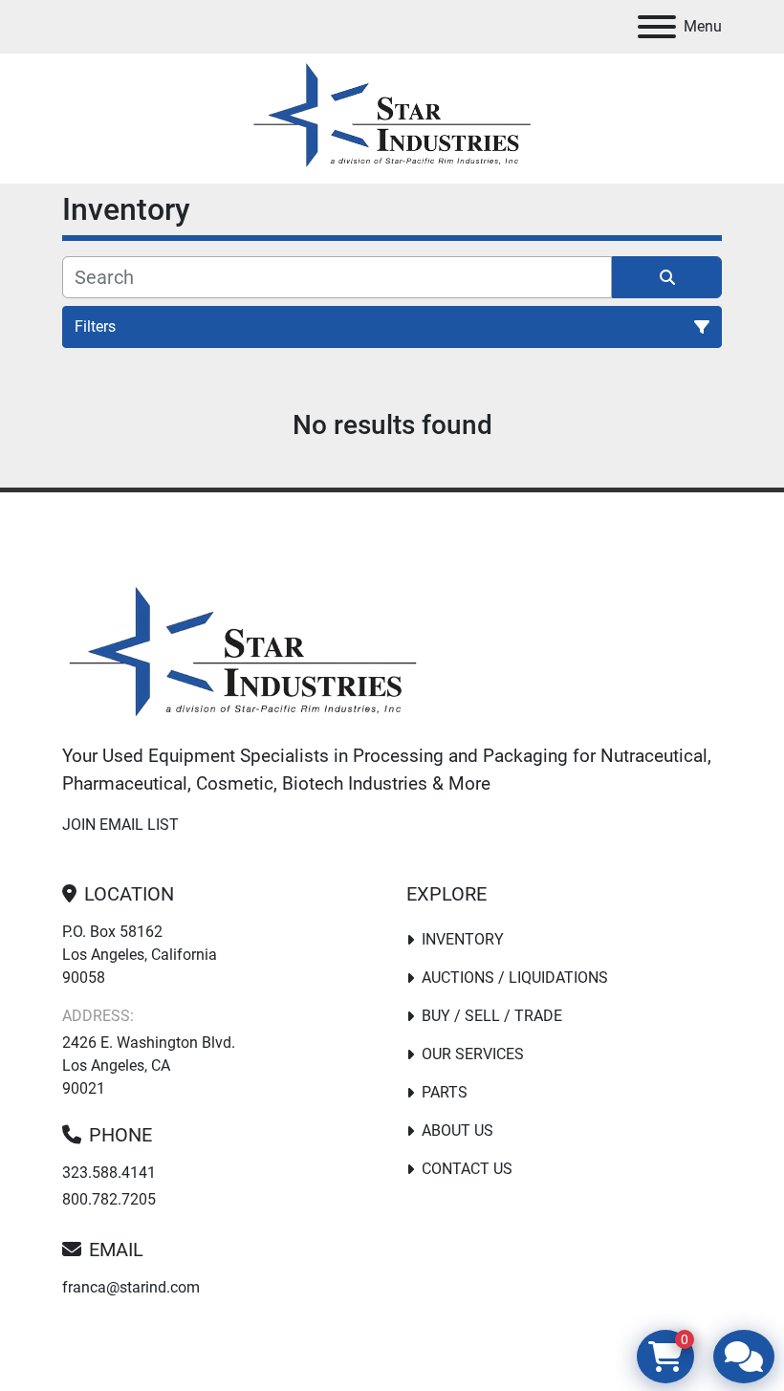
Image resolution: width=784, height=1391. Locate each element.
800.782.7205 (109, 1199)
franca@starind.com (131, 1287)
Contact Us (467, 1169)
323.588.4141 (109, 1172)
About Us (457, 1130)
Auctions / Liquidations (515, 977)
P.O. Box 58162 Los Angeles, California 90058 (139, 955)
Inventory (463, 939)
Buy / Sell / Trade (492, 1016)
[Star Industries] (243, 655)
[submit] (667, 277)
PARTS (445, 1092)
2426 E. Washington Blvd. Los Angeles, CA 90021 (148, 1065)
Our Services (473, 1054)
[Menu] (657, 26)
